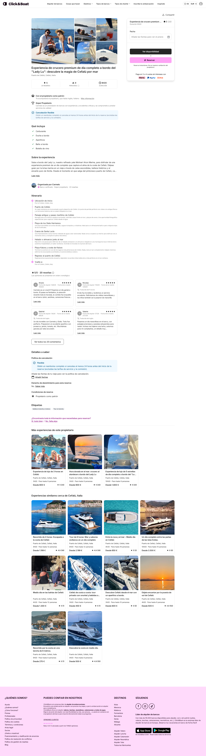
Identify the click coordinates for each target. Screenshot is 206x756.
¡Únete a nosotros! (12, 733)
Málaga (117, 722)
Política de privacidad (13, 719)
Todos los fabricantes (122, 745)
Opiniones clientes (51, 719)
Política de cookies (12, 722)
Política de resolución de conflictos (18, 739)
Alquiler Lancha (120, 734)
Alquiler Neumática (121, 739)
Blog (6, 745)
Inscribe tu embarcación (144, 4)
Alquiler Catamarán (121, 737)
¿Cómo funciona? (11, 710)
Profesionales (10, 716)
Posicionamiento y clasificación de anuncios (22, 736)
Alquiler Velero (119, 731)
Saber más (40, 386)
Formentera (118, 713)
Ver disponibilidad (150, 51)
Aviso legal (9, 727)
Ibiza (116, 705)
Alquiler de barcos (54, 4)
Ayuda (7, 705)
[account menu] (201, 4)
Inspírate (161, 4)
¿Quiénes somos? (11, 707)
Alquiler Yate (119, 742)
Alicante (117, 725)
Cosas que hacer (73, 4)
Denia (116, 719)
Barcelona (118, 716)
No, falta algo (51, 421)
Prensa (7, 713)
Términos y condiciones (14, 725)
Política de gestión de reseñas (16, 742)
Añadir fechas (41, 377)
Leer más (35, 176)
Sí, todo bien (37, 421)
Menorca (117, 707)
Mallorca (117, 710)
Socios (7, 730)
